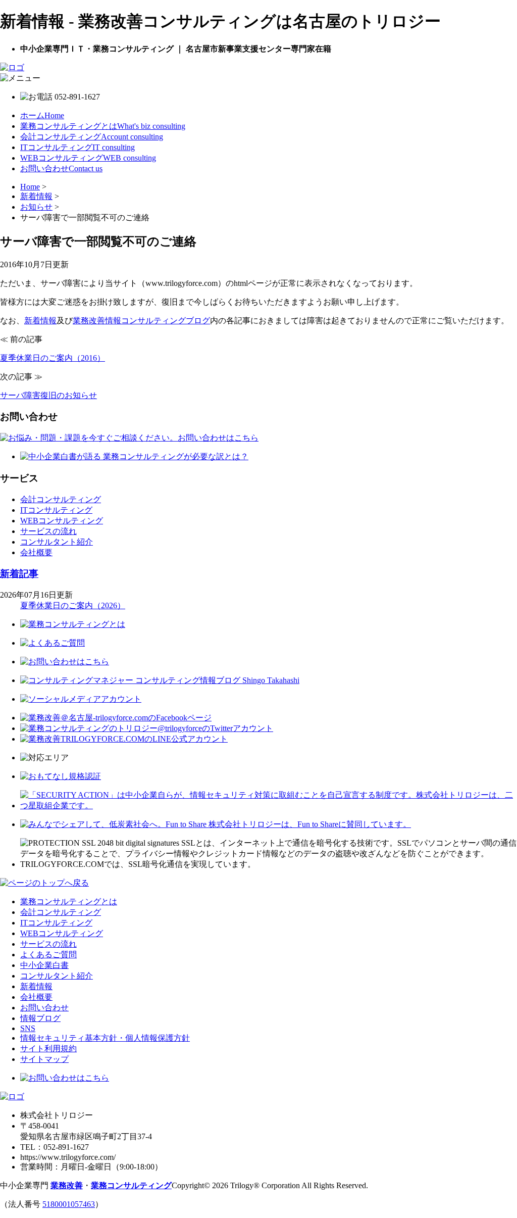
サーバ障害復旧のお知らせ (48, 395)
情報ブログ (40, 1018)
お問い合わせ (61, 168)
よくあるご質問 (48, 954)
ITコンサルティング (77, 147)
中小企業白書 (44, 965)
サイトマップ (44, 1059)
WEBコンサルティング (88, 158)
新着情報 (40, 320)
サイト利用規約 (48, 1048)
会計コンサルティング (91, 136)
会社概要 (36, 552)
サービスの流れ (48, 531)
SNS (27, 1028)
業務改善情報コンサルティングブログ (141, 320)
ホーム (42, 115)
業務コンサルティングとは (102, 126)
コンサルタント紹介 (56, 542)
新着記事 (19, 573)
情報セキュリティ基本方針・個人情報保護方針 (105, 1038)
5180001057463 (68, 1204)
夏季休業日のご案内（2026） (72, 605)
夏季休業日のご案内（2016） (52, 358)
